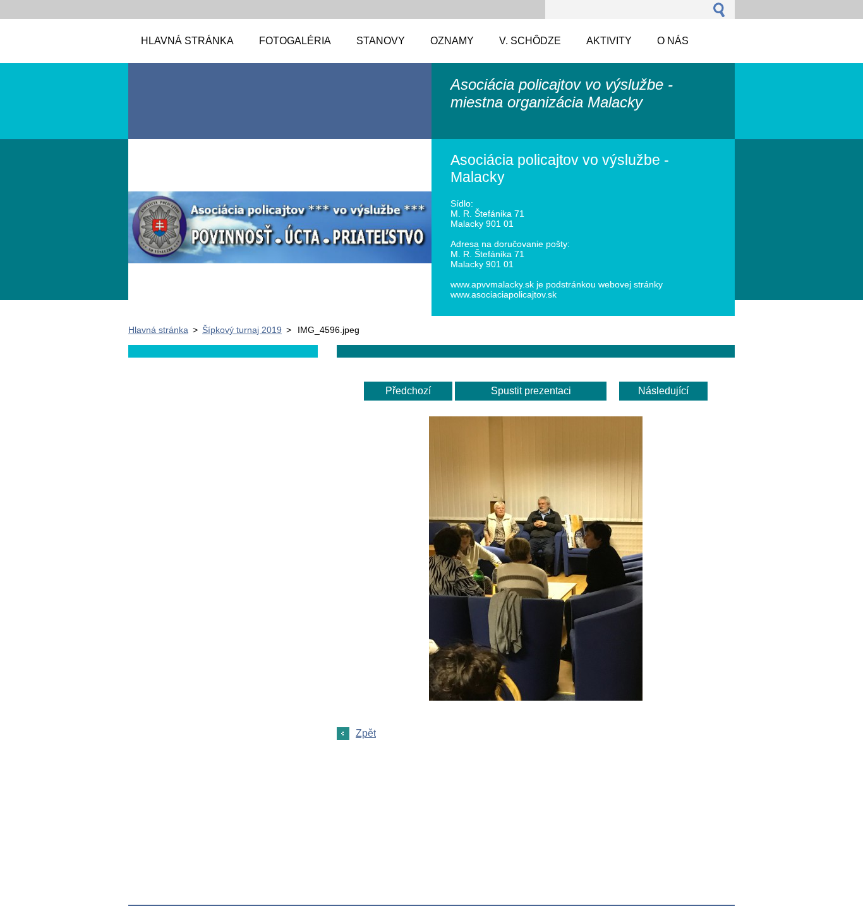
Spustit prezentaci (531, 390)
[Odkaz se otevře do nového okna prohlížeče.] (536, 697)
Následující (663, 390)
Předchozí (408, 390)
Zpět (366, 733)
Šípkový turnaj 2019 (242, 330)
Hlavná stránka (158, 330)
